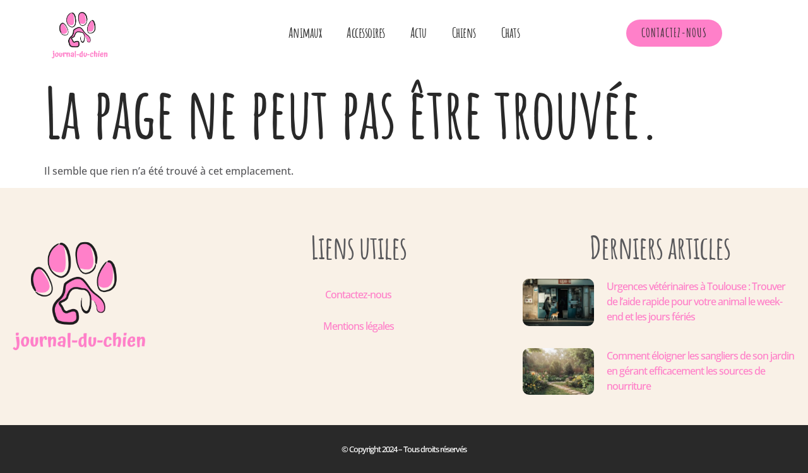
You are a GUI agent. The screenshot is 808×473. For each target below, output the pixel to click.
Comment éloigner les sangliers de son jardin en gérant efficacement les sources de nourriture (700, 371)
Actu (418, 32)
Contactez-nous (358, 294)
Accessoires (366, 32)
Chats (510, 32)
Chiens (464, 32)
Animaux (305, 32)
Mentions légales (358, 326)
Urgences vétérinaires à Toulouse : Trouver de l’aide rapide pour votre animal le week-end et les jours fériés (696, 301)
